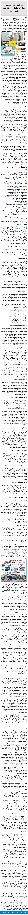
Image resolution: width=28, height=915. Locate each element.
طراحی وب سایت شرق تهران (16, 19)
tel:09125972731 (16, 912)
